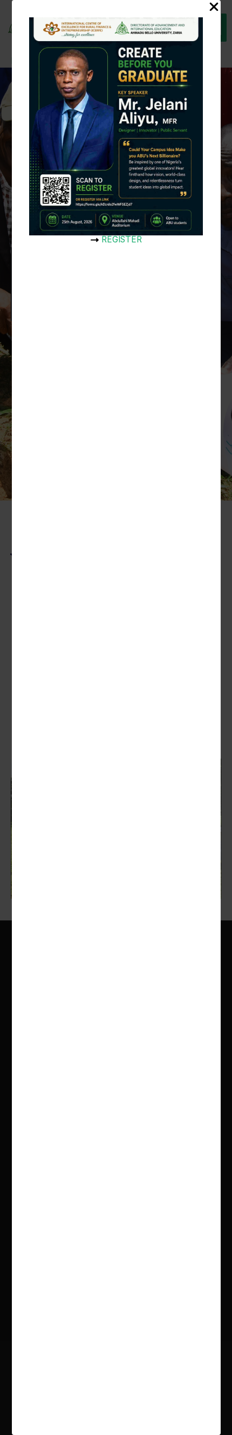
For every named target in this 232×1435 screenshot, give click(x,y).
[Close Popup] (214, 7)
